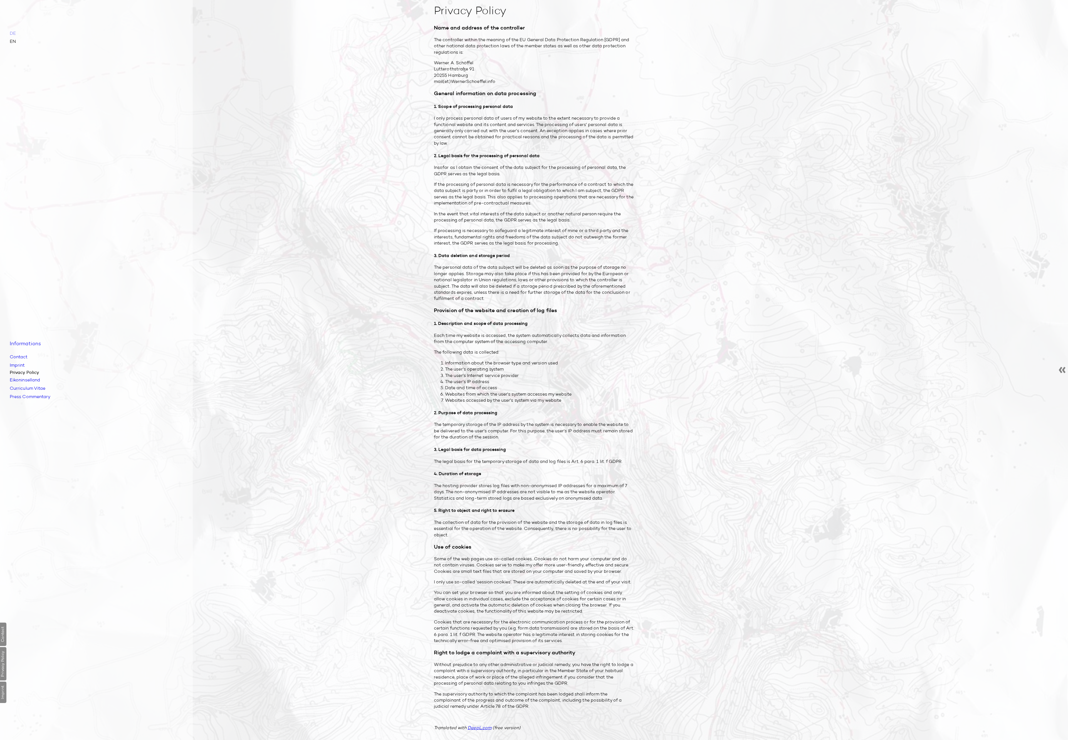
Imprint (17, 365)
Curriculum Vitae (25, 386)
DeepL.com (479, 727)
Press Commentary (28, 394)
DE (13, 33)
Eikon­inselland (23, 378)
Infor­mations (23, 346)
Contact (18, 358)
